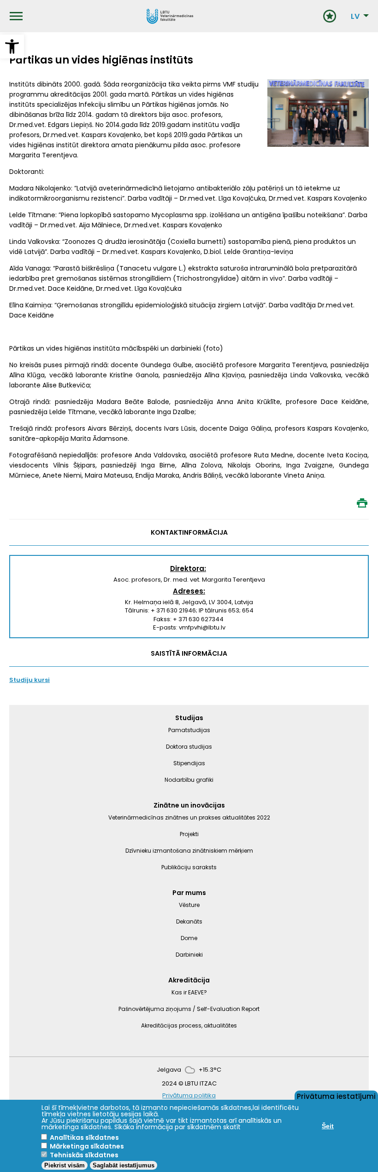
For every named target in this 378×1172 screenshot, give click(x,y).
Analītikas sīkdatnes (84, 1137)
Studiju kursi (29, 679)
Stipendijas (189, 763)
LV (355, 16)
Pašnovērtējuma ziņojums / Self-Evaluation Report (189, 1009)
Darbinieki (189, 954)
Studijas (189, 717)
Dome (189, 938)
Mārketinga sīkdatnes (87, 1146)
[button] (12, 46)
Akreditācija (189, 980)
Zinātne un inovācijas (189, 805)
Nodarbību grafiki (189, 780)
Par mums (189, 892)
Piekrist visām (64, 1165)
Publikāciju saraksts (189, 867)
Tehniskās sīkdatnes (84, 1155)
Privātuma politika (189, 1095)
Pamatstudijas (189, 730)
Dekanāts (189, 921)
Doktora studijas (189, 747)
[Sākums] (170, 16)
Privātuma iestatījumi (336, 1095)
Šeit (328, 1126)
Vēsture (189, 905)
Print (362, 503)
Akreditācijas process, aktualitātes (189, 1025)
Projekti (189, 834)
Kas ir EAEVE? (189, 992)
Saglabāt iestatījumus (123, 1165)
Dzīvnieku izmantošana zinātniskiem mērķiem (189, 850)
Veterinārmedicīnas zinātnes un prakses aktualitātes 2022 (189, 817)
